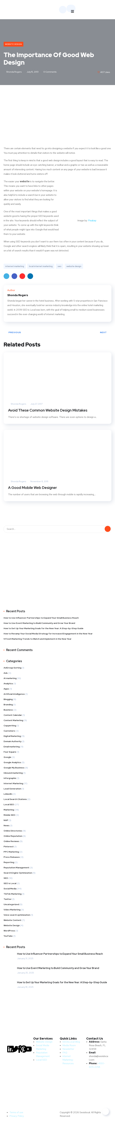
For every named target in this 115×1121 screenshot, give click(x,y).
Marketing (9, 809)
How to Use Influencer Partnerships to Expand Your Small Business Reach (41, 617)
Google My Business (14, 767)
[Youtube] (28, 1049)
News (6, 825)
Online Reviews (11, 841)
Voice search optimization (17, 915)
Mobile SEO (9, 815)
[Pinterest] (23, 1049)
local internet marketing (41, 266)
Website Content (12, 920)
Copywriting (10, 725)
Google (7, 757)
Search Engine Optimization (18, 872)
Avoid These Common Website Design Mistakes (47, 410)
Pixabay (92, 220)
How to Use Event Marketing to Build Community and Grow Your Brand (39, 623)
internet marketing (14, 266)
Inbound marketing (13, 773)
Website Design (13, 44)
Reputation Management (16, 867)
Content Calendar (13, 715)
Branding (8, 704)
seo (59, 266)
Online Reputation (13, 836)
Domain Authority (12, 741)
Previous (15, 332)
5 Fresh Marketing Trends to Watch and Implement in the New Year (37, 639)
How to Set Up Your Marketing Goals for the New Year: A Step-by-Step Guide (43, 628)
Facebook (14, 276)
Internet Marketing (13, 783)
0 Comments (50, 71)
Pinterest (22, 276)
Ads (6, 673)
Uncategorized (11, 904)
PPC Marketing (11, 851)
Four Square (10, 751)
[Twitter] (15, 1049)
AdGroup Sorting (12, 667)
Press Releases (12, 857)
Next (103, 332)
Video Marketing (12, 909)
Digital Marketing (12, 736)
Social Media (10, 888)
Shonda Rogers (14, 71)
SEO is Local (10, 883)
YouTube (8, 936)
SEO (6, 878)
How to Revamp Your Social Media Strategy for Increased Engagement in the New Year (48, 633)
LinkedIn (30, 276)
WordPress (9, 930)
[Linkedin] (10, 1049)
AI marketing (10, 678)
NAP (6, 820)
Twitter (6, 276)
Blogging (8, 699)
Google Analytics (12, 762)
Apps (6, 688)
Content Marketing (13, 720)
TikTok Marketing (12, 893)
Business (8, 709)
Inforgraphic (10, 778)
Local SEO (9, 804)
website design (73, 266)
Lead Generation (12, 788)
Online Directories (13, 830)
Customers (9, 730)
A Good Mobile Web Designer (32, 487)
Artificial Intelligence (14, 694)
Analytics (8, 683)
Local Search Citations (15, 799)
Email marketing (12, 746)
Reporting (9, 862)
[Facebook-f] (19, 1049)
